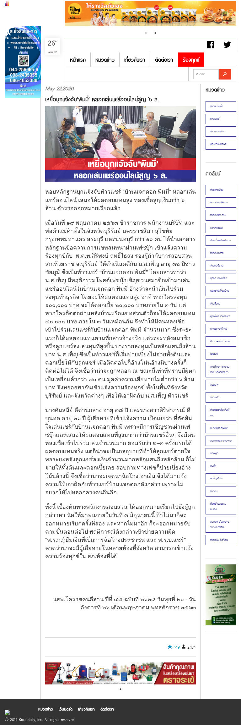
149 (177, 647)
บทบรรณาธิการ (218, 329)
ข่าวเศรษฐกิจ (217, 131)
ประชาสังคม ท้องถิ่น (220, 341)
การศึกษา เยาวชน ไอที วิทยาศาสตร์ (219, 369)
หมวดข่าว (105, 59)
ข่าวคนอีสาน (216, 265)
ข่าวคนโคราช (216, 253)
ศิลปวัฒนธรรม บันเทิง (218, 506)
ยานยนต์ (214, 119)
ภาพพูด (214, 453)
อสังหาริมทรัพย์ (218, 144)
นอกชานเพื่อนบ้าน (219, 291)
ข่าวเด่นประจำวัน (219, 540)
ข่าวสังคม (215, 303)
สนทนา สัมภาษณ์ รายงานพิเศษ (219, 524)
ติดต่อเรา (164, 59)
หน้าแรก (78, 59)
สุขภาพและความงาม (221, 440)
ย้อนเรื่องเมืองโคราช (220, 240)
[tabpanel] (150, 14)
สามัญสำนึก (216, 478)
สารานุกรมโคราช (219, 202)
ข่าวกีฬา (214, 397)
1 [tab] (146, 33)
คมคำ (213, 466)
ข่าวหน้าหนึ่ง (216, 106)
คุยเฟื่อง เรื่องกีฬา (220, 316)
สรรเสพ (214, 385)
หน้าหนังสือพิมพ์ (219, 428)
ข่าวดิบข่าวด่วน (218, 215)
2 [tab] (155, 33)
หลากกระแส (216, 228)
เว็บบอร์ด (65, 709)
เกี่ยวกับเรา (134, 59)
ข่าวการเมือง (216, 190)
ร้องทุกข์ (191, 59)
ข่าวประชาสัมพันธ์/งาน (220, 412)
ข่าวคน (213, 491)
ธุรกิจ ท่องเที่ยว (218, 278)
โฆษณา (214, 354)
